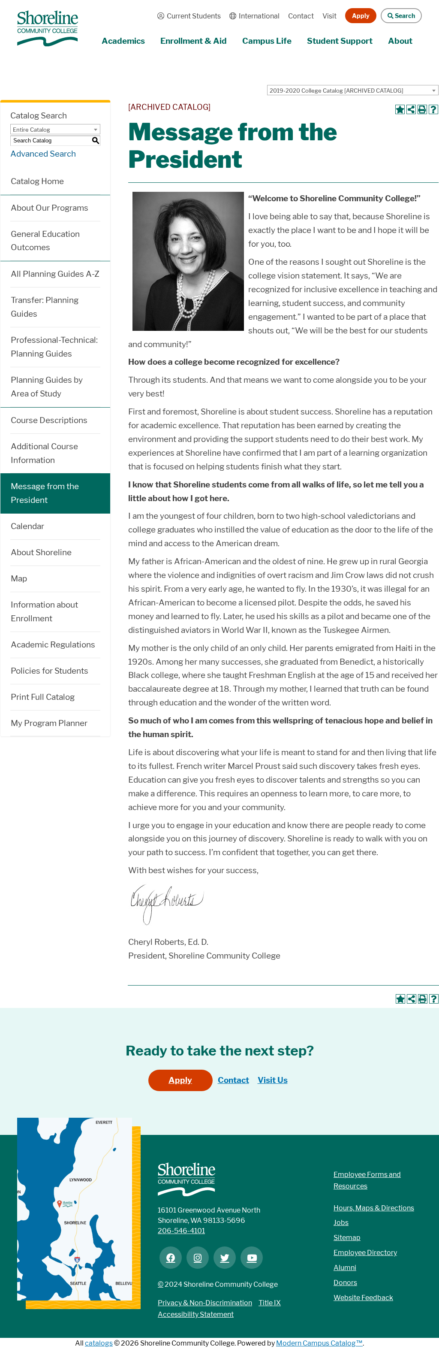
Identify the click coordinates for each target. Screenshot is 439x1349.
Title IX (270, 1303)
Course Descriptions (49, 420)
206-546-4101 (181, 1231)
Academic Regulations (53, 645)
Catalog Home (37, 181)
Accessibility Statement (196, 1314)
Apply (361, 15)
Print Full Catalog (43, 697)
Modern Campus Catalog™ (319, 1343)
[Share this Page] (411, 109)
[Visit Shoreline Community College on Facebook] (170, 1257)
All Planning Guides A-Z (55, 274)
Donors (345, 1283)
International (252, 16)
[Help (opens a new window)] (433, 109)
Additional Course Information (44, 453)
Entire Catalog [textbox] (31, 129)
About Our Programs (49, 208)
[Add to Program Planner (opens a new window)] (400, 109)
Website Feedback (363, 1298)
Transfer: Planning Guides (44, 307)
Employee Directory (365, 1253)
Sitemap (347, 1238)
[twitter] (224, 1257)
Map (19, 579)
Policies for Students (49, 671)
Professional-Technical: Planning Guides (54, 347)
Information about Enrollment (44, 611)
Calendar (27, 526)
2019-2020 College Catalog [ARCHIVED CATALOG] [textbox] (336, 90)
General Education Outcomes (45, 241)
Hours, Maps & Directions (374, 1208)
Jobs (341, 1223)
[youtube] (252, 1257)
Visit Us (273, 1080)
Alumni (345, 1268)
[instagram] (197, 1257)
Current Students (187, 16)
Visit (329, 16)
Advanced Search (43, 154)
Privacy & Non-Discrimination (205, 1303)
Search (398, 15)
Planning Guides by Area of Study (47, 387)
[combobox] (353, 90)
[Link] (47, 24)
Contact (301, 16)
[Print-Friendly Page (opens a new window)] (422, 109)
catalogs (99, 1343)
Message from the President (45, 493)
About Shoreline (41, 552)
